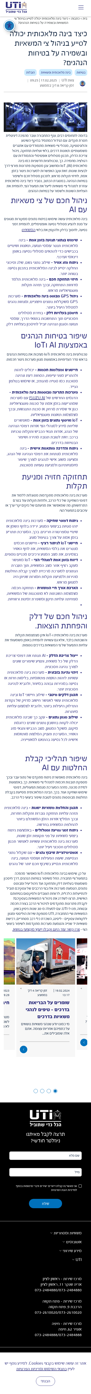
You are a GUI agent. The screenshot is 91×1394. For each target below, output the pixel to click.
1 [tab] (55, 1091)
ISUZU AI (37, 398)
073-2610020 (46, 1312)
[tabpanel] (45, 997)
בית (85, 19)
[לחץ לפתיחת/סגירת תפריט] (81, 8)
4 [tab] (35, 1091)
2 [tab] (48, 1091)
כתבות (75, 19)
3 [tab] (42, 1091)
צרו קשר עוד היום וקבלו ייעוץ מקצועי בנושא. (46, 929)
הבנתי (45, 1381)
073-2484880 (46, 1290)
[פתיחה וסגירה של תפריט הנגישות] (9, 25)
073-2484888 (46, 1335)
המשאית (28, 230)
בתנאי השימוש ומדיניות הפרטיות (41, 1369)
